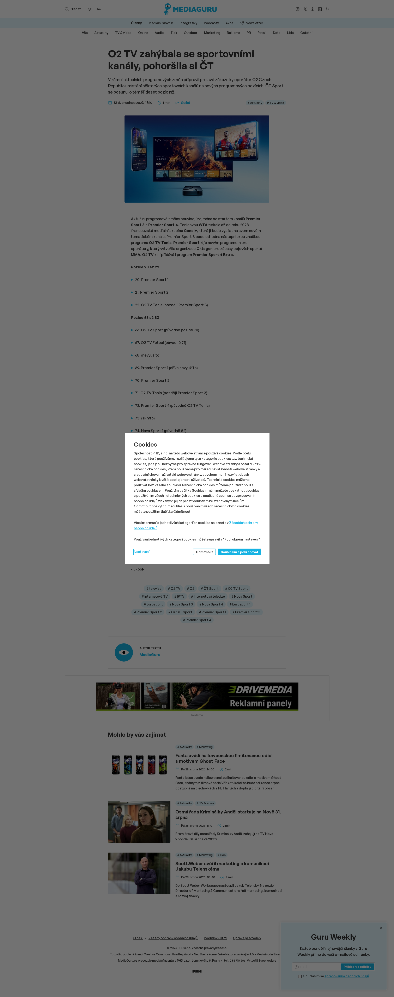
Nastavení (142, 552)
